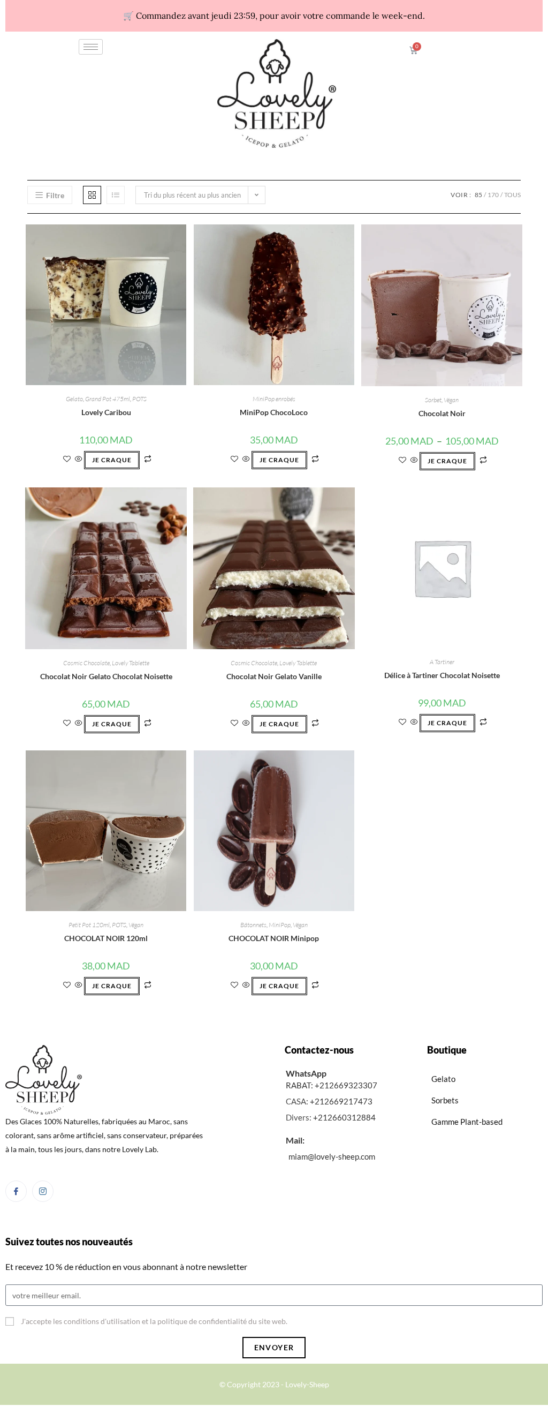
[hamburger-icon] (91, 47)
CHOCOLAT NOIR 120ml (106, 938)
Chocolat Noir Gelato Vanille (274, 676)
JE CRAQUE (447, 461)
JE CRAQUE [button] (112, 460)
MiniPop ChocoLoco (274, 412)
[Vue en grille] (92, 195)
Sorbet (433, 400)
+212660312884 (344, 1117)
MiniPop (280, 925)
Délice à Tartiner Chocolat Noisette (442, 675)
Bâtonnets (253, 925)
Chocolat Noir (442, 413)
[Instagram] (43, 1191)
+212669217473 (341, 1101)
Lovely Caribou (106, 412)
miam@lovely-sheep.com (331, 1156)
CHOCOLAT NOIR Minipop (274, 938)
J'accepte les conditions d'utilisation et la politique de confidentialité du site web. (154, 1321)
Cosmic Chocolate (86, 663)
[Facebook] (16, 1191)
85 (478, 195)
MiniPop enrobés (274, 399)
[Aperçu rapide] (78, 459)
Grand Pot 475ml (107, 399)
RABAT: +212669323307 (331, 1085)
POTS (139, 399)
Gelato (74, 399)
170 (493, 195)
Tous (512, 195)
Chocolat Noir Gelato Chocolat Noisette (106, 676)
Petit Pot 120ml (89, 925)
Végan (451, 400)
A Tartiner (442, 662)
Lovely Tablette (130, 663)
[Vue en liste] (115, 195)
